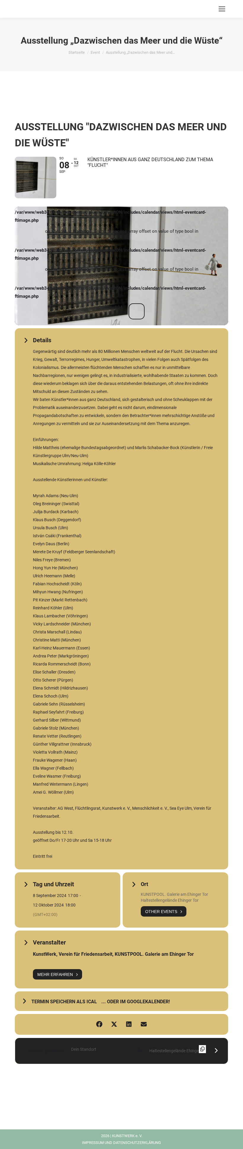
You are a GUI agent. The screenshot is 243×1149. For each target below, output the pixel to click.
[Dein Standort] (216, 1050)
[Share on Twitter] (114, 1024)
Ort (144, 884)
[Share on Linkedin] (129, 1024)
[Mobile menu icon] (222, 9)
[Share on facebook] (99, 1024)
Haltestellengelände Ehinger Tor (170, 900)
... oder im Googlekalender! (135, 1001)
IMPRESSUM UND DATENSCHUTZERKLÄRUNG (121, 1142)
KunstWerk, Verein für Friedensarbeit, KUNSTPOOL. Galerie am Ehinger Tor (113, 954)
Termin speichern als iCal (64, 1001)
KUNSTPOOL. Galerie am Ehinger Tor (174, 894)
